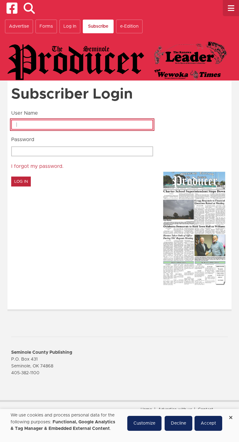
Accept (208, 423)
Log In (69, 26)
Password (22, 139)
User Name (24, 113)
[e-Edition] (194, 227)
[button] (29, 8)
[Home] (117, 60)
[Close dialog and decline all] (230, 415)
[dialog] (119, 425)
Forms (46, 26)
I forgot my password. (37, 166)
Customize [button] (144, 423)
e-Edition (129, 26)
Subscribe (98, 26)
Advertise (19, 26)
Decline (178, 423)
